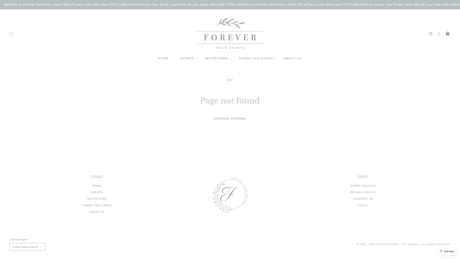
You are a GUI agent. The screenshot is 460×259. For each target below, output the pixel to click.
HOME (97, 185)
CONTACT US (363, 198)
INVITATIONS (97, 198)
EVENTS (97, 192)
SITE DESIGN (410, 244)
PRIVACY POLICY (363, 192)
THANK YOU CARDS (97, 205)
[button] (11, 33)
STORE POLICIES (363, 185)
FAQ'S (363, 205)
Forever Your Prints (384, 244)
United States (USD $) (25, 247)
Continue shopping (230, 118)
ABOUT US (97, 211)
